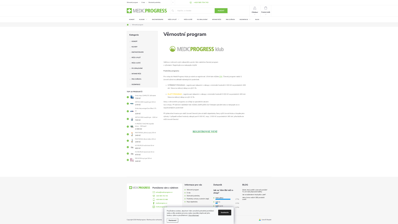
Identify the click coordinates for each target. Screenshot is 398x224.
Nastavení (172, 220)
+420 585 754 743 (162, 196)
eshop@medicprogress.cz (164, 192)
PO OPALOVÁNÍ (137, 68)
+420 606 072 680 (162, 199)
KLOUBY (134, 47)
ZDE (220, 76)
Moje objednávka (192, 202)
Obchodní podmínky (154, 2)
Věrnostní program (132, 2)
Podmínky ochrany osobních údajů (198, 199)
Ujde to (217, 202)
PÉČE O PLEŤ (136, 58)
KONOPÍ (134, 41)
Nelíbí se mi (219, 206)
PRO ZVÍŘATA (136, 79)
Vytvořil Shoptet (266, 220)
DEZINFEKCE (136, 84)
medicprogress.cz (161, 203)
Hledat (221, 11)
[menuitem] (132, 19)
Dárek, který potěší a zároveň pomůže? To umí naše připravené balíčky (254, 191)
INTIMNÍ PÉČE (136, 74)
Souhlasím (225, 212)
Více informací (193, 215)
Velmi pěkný (219, 198)
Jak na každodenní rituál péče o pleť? (254, 195)
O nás (143, 2)
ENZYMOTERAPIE (138, 52)
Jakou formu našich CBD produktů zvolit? (253, 198)
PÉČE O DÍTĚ (136, 63)
